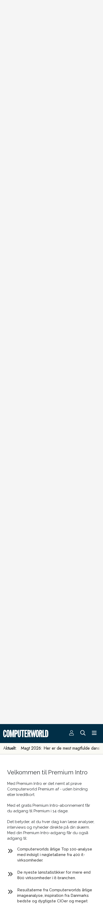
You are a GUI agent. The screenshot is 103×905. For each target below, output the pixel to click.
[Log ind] (71, 733)
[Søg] (83, 733)
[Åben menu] (94, 733)
